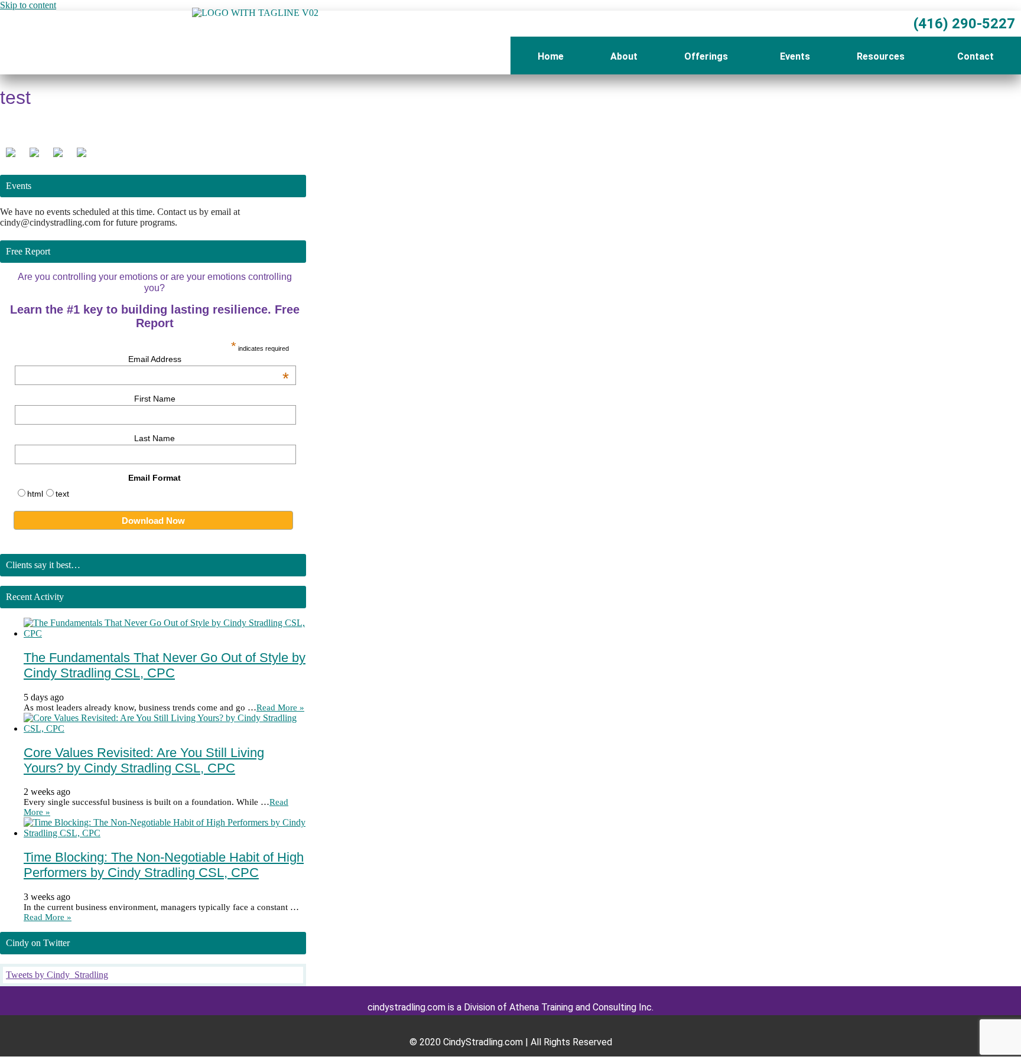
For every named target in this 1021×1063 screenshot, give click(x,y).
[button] (709, 56)
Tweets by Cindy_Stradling (57, 975)
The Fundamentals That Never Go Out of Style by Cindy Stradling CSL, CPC (164, 665)
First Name (154, 398)
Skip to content (28, 5)
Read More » (280, 707)
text (62, 493)
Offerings (706, 56)
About (624, 56)
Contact (975, 56)
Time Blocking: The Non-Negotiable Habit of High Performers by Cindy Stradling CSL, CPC (164, 865)
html (35, 493)
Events (795, 56)
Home (551, 56)
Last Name (154, 438)
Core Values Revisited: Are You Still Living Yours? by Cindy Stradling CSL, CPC (144, 760)
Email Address (208, 359)
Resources (881, 56)
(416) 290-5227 (962, 23)
